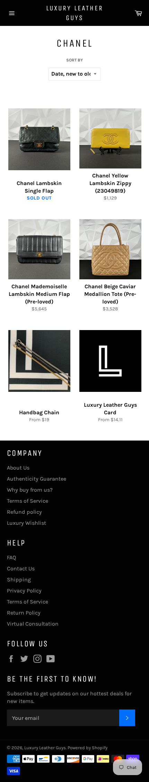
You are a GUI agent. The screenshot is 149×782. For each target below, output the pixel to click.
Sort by (74, 60)
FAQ (11, 557)
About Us (18, 467)
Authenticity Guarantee (36, 478)
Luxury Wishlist (26, 523)
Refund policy (24, 512)
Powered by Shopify (87, 747)
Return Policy (24, 612)
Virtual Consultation (33, 623)
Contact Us (21, 568)
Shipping (19, 579)
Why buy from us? (30, 489)
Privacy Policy (24, 590)
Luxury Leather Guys (74, 13)
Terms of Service (27, 501)
